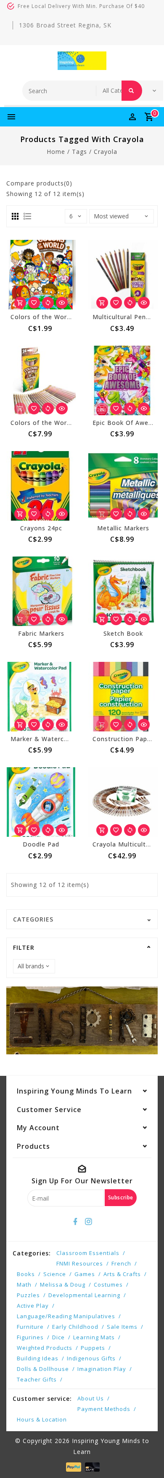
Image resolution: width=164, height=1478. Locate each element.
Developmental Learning (84, 1295)
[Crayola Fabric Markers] (41, 591)
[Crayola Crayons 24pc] (41, 486)
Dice (58, 1337)
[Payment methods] (72, 1466)
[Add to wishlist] (34, 303)
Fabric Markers (41, 633)
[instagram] (88, 1221)
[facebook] (75, 1221)
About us (90, 1398)
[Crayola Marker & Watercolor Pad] (41, 696)
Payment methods (103, 1409)
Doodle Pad (41, 844)
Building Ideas (37, 1358)
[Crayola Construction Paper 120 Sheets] (123, 696)
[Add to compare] (48, 303)
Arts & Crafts (122, 1274)
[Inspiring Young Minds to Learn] (82, 60)
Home (56, 152)
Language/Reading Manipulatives (66, 1316)
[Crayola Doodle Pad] (41, 802)
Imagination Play (101, 1369)
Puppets (93, 1348)
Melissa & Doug (62, 1284)
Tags (79, 152)
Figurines (30, 1337)
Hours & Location (42, 1419)
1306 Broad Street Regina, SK (65, 25)
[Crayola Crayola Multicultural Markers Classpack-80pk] (123, 802)
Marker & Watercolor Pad (50, 739)
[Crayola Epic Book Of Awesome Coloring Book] (123, 380)
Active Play (33, 1305)
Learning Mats (94, 1337)
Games (84, 1274)
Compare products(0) (39, 183)
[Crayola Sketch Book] (123, 591)
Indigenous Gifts (91, 1358)
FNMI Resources (79, 1263)
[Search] (132, 91)
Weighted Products (44, 1348)
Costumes (108, 1284)
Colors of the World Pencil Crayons (65, 423)
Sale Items (122, 1326)
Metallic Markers (123, 528)
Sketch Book (123, 633)
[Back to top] (147, 1456)
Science (54, 1274)
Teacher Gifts (37, 1379)
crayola (105, 152)
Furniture (30, 1326)
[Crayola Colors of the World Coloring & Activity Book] (41, 274)
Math (24, 1284)
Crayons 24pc (41, 528)
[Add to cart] (20, 303)
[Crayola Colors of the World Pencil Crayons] (41, 380)
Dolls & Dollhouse (43, 1369)
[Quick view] (62, 303)
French (121, 1263)
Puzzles (28, 1295)
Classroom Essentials (87, 1253)
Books (26, 1274)
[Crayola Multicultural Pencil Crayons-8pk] (123, 274)
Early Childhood (75, 1326)
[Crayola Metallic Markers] (123, 486)
